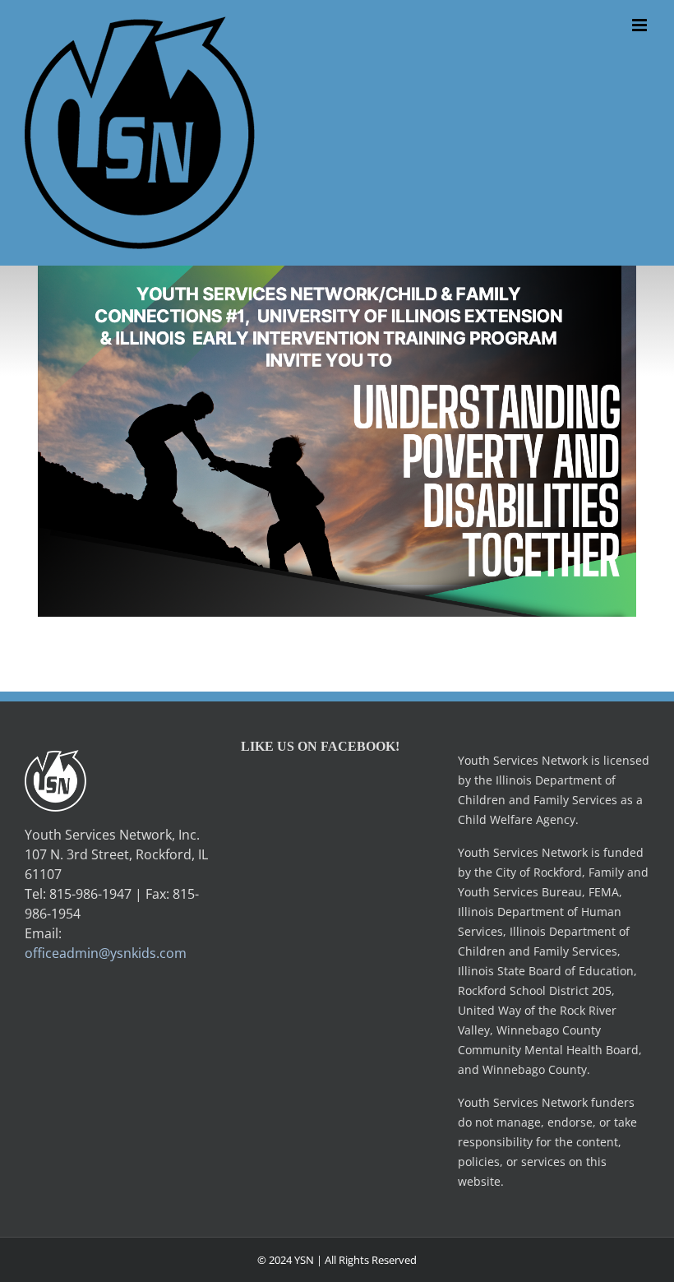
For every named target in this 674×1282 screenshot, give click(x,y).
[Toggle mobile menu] (640, 25)
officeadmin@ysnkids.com (106, 953)
